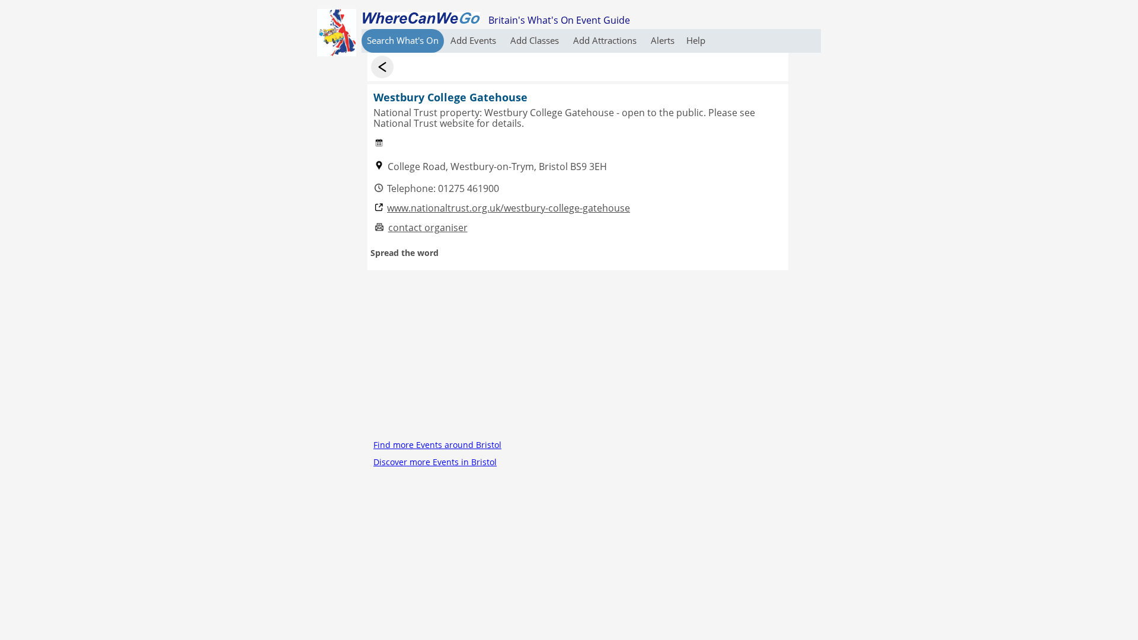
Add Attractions (606, 40)
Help (695, 40)
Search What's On (403, 40)
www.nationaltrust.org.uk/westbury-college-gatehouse (508, 208)
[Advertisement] (577, 353)
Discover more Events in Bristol (435, 462)
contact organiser (428, 228)
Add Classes (535, 40)
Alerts (663, 40)
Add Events (474, 40)
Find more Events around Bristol (437, 444)
